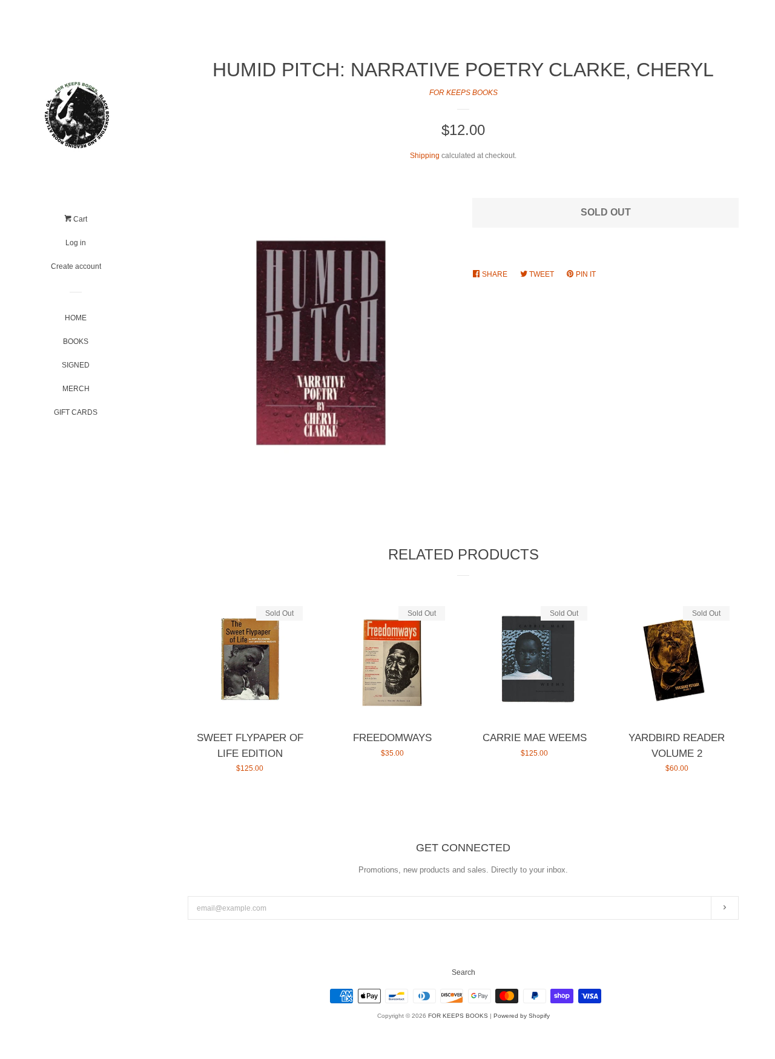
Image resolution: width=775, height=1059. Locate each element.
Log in (75, 243)
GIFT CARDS (75, 412)
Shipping (425, 155)
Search (463, 972)
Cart (79, 219)
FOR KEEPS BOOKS (463, 92)
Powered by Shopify (521, 1015)
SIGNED (76, 365)
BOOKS (75, 341)
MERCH (76, 388)
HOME (76, 318)
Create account (76, 266)
